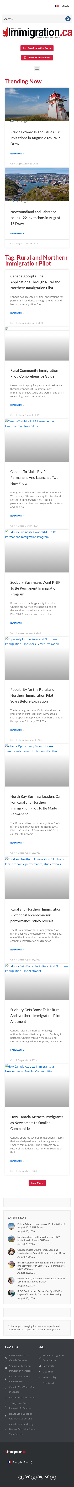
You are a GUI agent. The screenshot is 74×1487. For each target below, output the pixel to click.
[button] (37, 68)
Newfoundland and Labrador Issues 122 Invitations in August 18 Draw (35, 218)
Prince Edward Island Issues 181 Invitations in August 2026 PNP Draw (35, 138)
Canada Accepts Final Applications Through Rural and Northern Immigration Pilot (35, 282)
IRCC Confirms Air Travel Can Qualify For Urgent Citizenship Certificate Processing (39, 1293)
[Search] (68, 18)
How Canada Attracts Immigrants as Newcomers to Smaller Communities (36, 1123)
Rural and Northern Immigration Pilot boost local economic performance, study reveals (35, 915)
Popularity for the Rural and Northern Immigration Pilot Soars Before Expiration (32, 695)
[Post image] (11, 1226)
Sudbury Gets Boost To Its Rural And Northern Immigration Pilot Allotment (35, 1015)
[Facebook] (27, 1477)
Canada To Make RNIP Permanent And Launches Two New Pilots (34, 477)
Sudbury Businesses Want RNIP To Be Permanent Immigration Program (35, 588)
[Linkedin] (21, 1477)
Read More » (17, 153)
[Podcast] (53, 1477)
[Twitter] (46, 1477)
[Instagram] (34, 1477)
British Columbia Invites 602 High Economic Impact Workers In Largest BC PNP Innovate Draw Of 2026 (41, 1265)
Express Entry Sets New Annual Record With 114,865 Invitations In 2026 (41, 1280)
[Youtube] (40, 1477)
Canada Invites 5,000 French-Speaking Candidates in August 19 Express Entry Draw (41, 1251)
